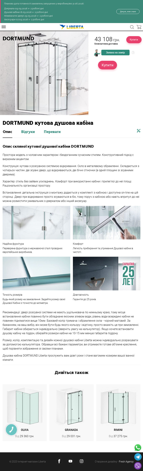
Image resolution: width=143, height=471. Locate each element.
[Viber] (137, 465)
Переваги (52, 132)
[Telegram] (138, 457)
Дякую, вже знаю (128, 11)
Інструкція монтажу (138, 130)
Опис (7, 132)
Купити (134, 39)
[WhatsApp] (138, 448)
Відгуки (28, 132)
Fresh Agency (126, 461)
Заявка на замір (115, 52)
